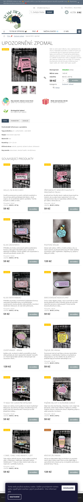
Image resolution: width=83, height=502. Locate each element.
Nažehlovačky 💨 (51, 31)
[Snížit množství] (68, 81)
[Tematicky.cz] (15, 19)
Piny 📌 (35, 31)
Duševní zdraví (67, 84)
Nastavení (14, 497)
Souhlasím (68, 488)
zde (9, 491)
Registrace (77, 8)
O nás (66, 31)
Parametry (15, 121)
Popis (5, 121)
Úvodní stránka (4, 31)
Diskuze (25, 121)
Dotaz (57, 88)
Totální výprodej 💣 (18, 31)
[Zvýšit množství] (68, 80)
